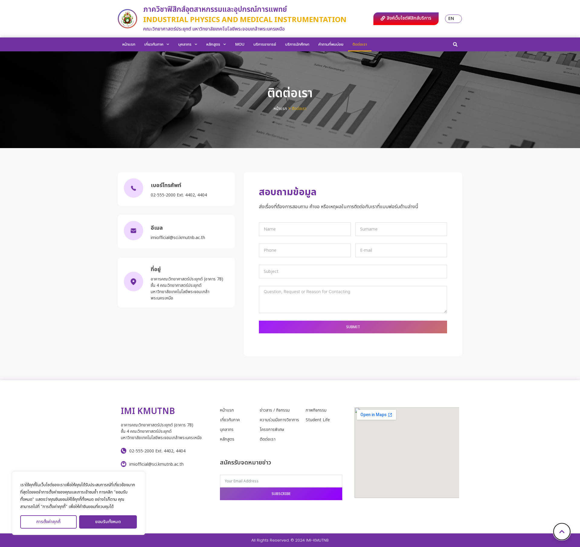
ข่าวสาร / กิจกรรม (275, 410)
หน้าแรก (128, 44)
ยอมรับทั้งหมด (108, 522)
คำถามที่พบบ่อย (330, 44)
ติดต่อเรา (360, 44)
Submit (353, 327)
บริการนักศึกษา (297, 44)
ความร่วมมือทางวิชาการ (279, 420)
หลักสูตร (213, 44)
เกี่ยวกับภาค (153, 44)
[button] (455, 44)
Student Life (318, 420)
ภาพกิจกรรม (316, 410)
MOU (239, 44)
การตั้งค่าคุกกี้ (48, 522)
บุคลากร (185, 44)
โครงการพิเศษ (272, 429)
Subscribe (281, 494)
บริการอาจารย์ (264, 44)
